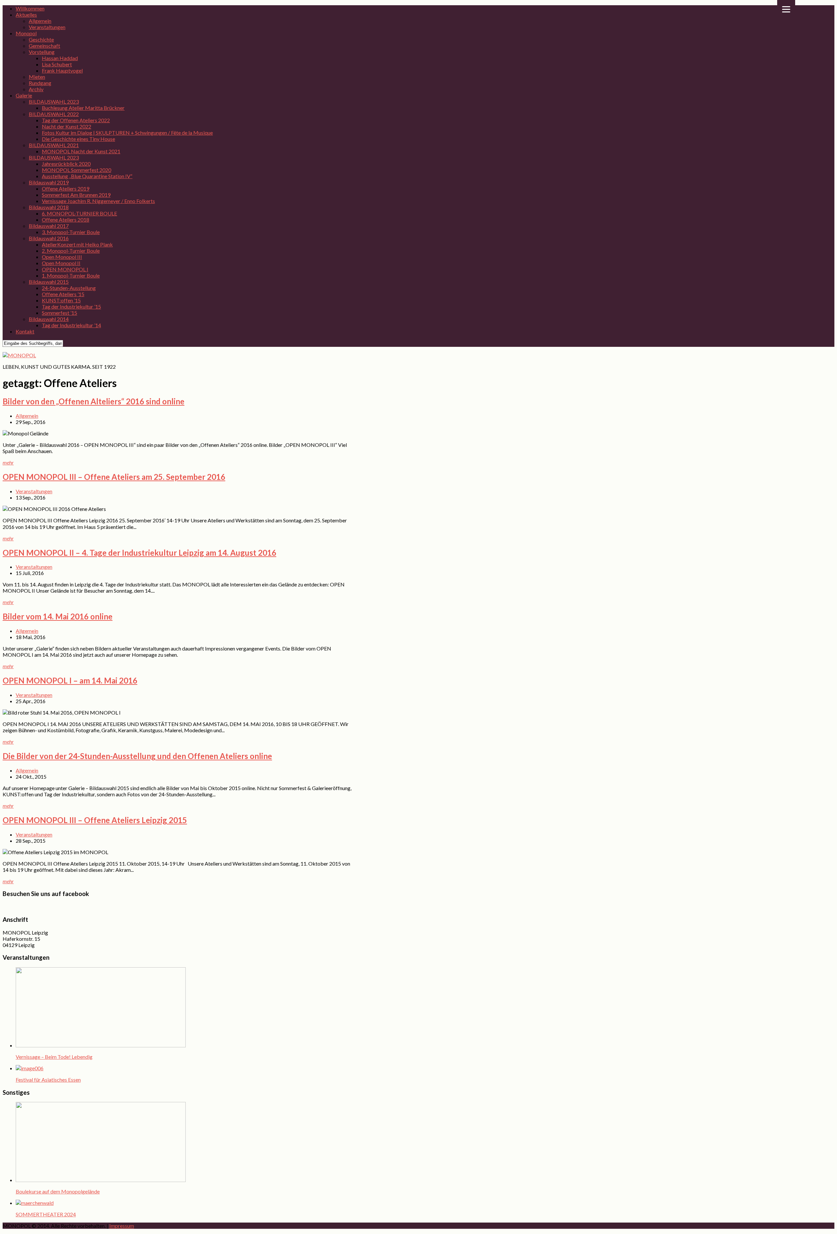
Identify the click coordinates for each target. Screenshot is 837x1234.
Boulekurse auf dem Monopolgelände (58, 1191)
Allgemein (40, 21)
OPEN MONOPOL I (65, 269)
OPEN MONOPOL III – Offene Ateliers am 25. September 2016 (114, 477)
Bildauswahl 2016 (49, 238)
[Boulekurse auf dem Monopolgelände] (101, 1180)
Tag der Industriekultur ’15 (71, 306)
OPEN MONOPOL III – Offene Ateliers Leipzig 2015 (95, 820)
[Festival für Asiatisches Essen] (29, 1068)
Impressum (121, 1226)
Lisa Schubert (57, 64)
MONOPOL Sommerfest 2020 (76, 170)
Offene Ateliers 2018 (65, 219)
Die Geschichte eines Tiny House (78, 139)
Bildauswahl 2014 (49, 319)
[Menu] (786, 9)
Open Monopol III (62, 257)
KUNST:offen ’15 (61, 300)
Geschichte (41, 39)
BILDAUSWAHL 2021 (54, 145)
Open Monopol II (61, 263)
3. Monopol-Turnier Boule (71, 232)
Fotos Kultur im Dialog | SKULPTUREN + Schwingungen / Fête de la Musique (127, 132)
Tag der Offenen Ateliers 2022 (76, 120)
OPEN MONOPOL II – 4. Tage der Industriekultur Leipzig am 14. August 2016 (139, 552)
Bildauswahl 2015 (49, 282)
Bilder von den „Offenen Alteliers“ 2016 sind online (93, 401)
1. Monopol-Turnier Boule (71, 275)
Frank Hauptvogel (62, 70)
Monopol (26, 33)
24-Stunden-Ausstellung (69, 288)
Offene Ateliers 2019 (65, 188)
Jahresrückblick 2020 (66, 164)
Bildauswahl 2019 (49, 182)
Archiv (36, 89)
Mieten (37, 77)
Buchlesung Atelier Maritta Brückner (83, 108)
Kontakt (25, 331)
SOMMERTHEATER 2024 (46, 1214)
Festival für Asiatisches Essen (48, 1079)
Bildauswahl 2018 (49, 207)
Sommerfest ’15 (59, 313)
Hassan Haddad (60, 58)
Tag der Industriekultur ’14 (71, 325)
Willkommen (30, 8)
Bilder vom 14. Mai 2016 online (57, 616)
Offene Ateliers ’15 (63, 294)
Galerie (24, 95)
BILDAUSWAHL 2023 (54, 101)
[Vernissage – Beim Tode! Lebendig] (101, 1045)
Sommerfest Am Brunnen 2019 (76, 195)
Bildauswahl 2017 (49, 226)
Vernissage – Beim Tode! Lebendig (54, 1057)
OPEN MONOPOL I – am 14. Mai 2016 (70, 680)
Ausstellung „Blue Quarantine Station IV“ (87, 176)
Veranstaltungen (47, 27)
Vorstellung (42, 52)
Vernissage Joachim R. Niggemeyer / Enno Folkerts (98, 201)
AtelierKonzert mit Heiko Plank (77, 244)
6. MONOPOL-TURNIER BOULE (79, 213)
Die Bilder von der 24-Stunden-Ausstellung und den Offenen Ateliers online (137, 756)
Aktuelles (26, 14)
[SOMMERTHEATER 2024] (35, 1203)
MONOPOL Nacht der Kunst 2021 (81, 151)
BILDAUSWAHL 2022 (54, 114)
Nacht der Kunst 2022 (66, 126)
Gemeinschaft (44, 45)
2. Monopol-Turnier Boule (71, 250)
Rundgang (40, 83)
